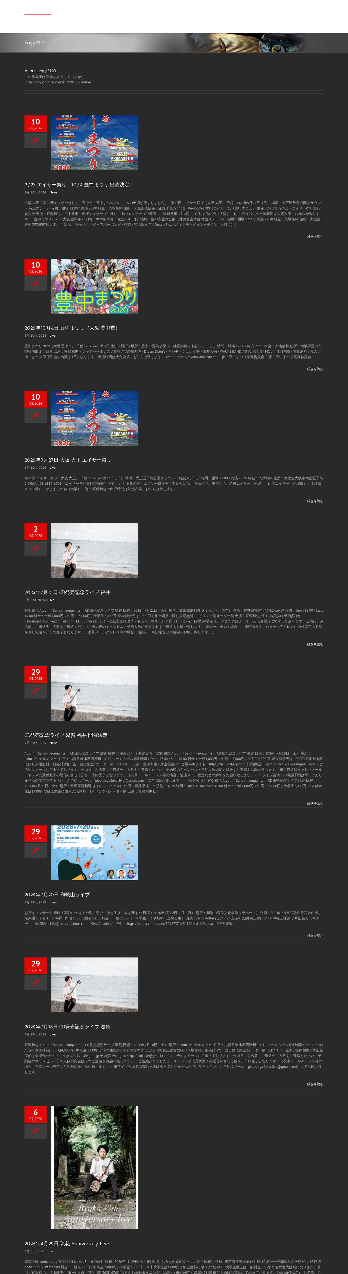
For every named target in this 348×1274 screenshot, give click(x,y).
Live (52, 335)
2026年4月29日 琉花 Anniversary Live (66, 1244)
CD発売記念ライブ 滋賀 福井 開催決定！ (68, 735)
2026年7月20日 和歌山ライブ (57, 895)
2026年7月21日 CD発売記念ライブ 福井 (67, 592)
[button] (315, 11)
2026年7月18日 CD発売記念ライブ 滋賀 (67, 1027)
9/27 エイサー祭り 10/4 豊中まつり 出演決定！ (79, 185)
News (53, 192)
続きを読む (315, 236)
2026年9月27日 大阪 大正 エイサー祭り (67, 460)
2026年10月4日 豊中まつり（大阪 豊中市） (72, 328)
